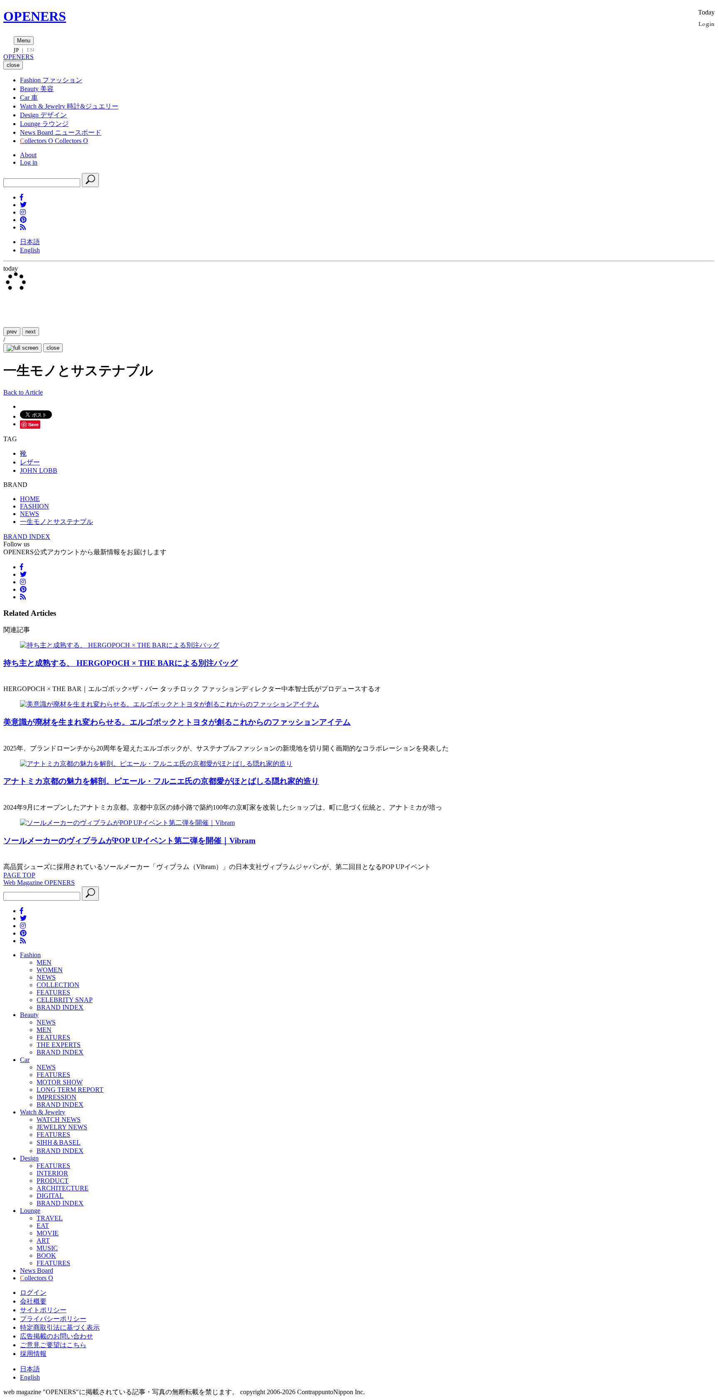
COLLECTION (58, 984)
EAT (43, 1225)
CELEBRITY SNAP (65, 999)
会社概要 (33, 1301)
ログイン (33, 1292)
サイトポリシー (43, 1310)
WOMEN (50, 969)
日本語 (30, 241)
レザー (30, 462)
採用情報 (33, 1353)
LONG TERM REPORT (70, 1089)
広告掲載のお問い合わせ (56, 1336)
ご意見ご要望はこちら (53, 1344)
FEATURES (53, 992)
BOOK (46, 1255)
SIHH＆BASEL (59, 1142)
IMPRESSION (56, 1097)
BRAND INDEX (26, 536)
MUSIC (47, 1248)
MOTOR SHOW (60, 1082)
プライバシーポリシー (53, 1318)
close (53, 348)
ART (43, 1240)
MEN (44, 962)
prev (12, 331)
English (30, 250)
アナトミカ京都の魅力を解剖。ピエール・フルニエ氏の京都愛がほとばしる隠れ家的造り (161, 781)
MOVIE (48, 1233)
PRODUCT (53, 1180)
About (28, 154)
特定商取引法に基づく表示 (60, 1327)
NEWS (46, 977)
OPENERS (34, 16)
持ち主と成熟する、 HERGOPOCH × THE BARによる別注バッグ (120, 663)
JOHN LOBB (38, 470)
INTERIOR (52, 1173)
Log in (28, 162)
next (30, 331)
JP (16, 50)
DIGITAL (50, 1195)
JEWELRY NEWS (62, 1127)
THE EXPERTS (59, 1044)
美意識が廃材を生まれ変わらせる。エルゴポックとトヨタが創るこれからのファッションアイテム (177, 722)
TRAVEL (50, 1218)
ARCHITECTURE (63, 1188)
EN (30, 50)
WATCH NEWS (59, 1119)
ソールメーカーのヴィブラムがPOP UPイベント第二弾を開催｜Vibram (129, 840)
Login (706, 23)
